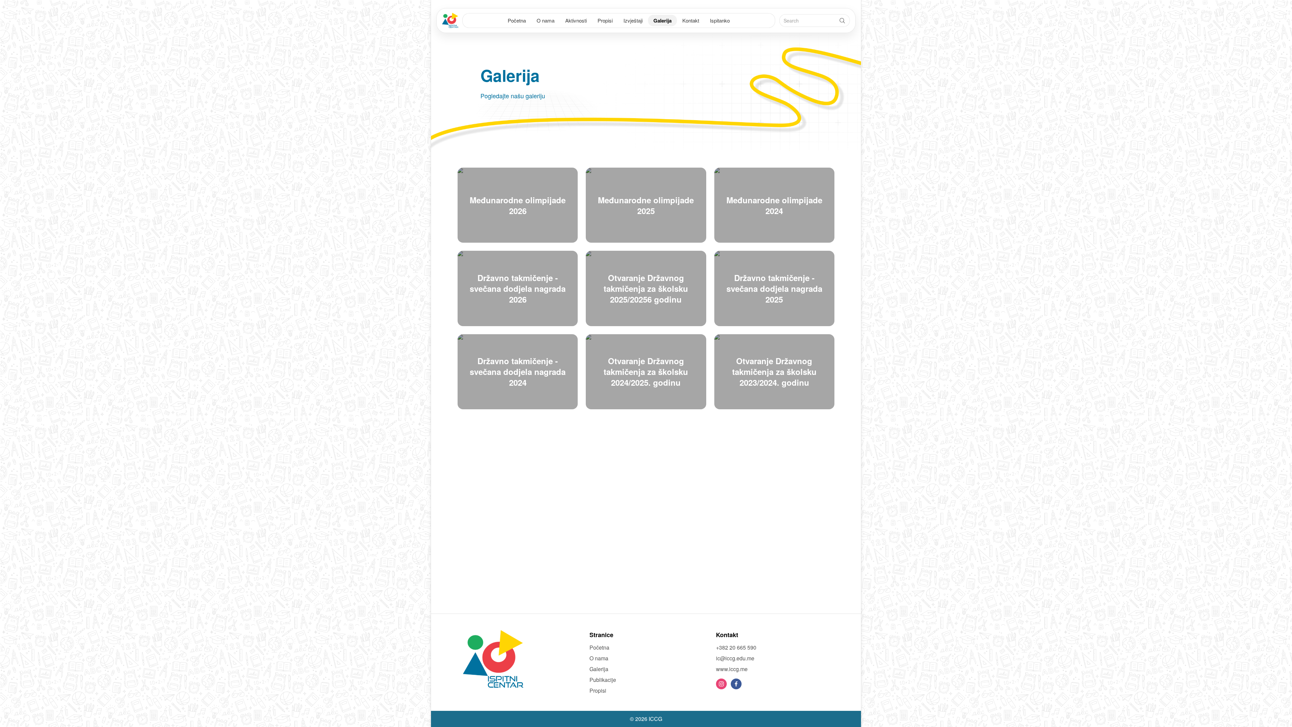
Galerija (662, 20)
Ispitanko (720, 20)
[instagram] (721, 684)
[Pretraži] (842, 20)
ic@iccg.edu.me (735, 658)
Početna (517, 20)
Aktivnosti (576, 20)
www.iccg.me (732, 669)
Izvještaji (633, 20)
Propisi (605, 20)
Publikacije (602, 680)
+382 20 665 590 (736, 647)
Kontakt (690, 20)
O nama (545, 20)
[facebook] (736, 684)
